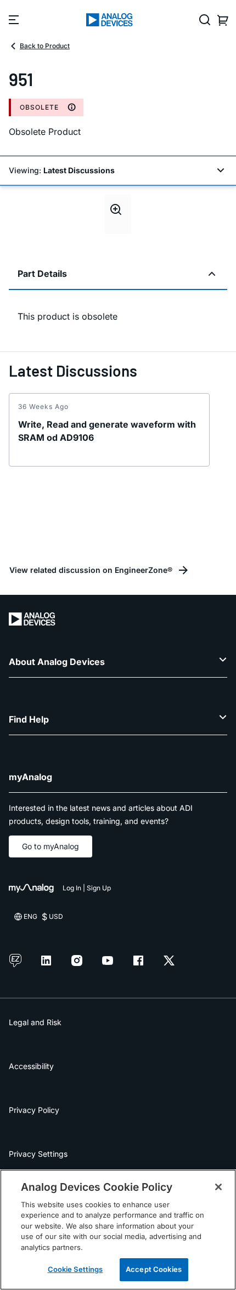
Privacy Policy (34, 1110)
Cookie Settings (75, 1269)
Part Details (42, 273)
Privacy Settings (38, 1153)
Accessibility (31, 1066)
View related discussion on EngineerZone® (90, 570)
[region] (118, 1229)
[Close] (218, 1187)
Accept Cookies (154, 1269)
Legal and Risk (35, 1022)
